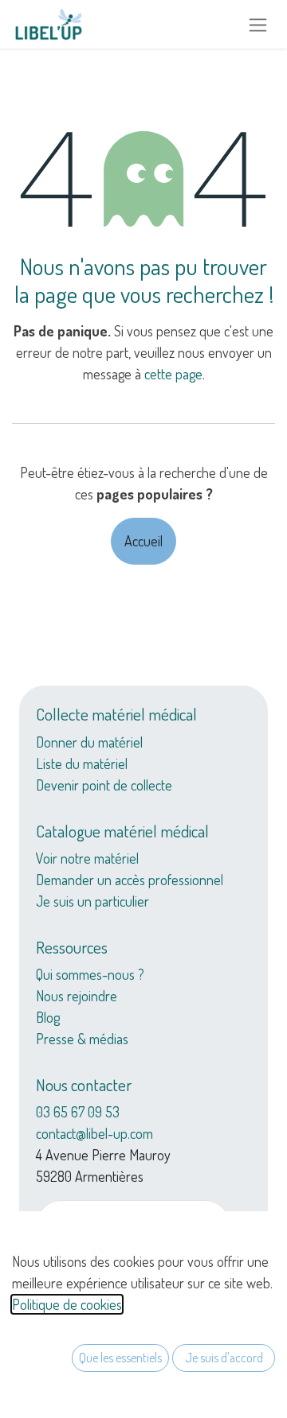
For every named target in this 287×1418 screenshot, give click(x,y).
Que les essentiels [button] (120, 1358)
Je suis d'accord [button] (224, 1358)
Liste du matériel (82, 763)
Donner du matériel (89, 742)
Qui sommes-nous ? (90, 974)
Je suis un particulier (92, 901)
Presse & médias (82, 1038)
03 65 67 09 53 (78, 1112)
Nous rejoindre (76, 995)
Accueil (143, 541)
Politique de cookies (67, 1304)
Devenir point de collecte (104, 785)
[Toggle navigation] (258, 24)
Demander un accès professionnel (129, 879)
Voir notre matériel (87, 858)
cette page (173, 374)
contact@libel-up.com (94, 1133)
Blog (48, 1017)
